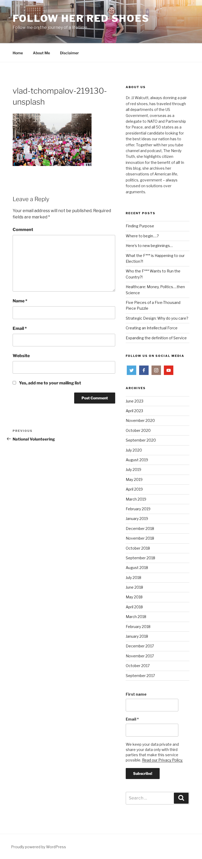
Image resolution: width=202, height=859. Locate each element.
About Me (41, 53)
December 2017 (140, 646)
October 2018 (138, 548)
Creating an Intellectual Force (152, 328)
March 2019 (136, 499)
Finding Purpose (140, 226)
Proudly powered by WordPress (38, 847)
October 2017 (138, 665)
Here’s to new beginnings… (149, 245)
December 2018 (140, 528)
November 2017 (140, 656)
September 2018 (140, 558)
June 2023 (134, 401)
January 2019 (137, 518)
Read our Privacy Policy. (162, 760)
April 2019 (134, 489)
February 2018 (138, 626)
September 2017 (140, 675)
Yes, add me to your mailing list (49, 382)
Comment (23, 229)
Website (21, 355)
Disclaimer (69, 53)
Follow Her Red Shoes (81, 18)
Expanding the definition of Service (156, 338)
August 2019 (137, 460)
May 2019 (134, 479)
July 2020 (134, 450)
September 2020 (141, 440)
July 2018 (133, 577)
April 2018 (134, 607)
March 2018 (136, 616)
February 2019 (138, 509)
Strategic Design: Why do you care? (157, 318)
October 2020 (138, 430)
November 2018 (140, 538)
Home (18, 53)
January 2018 (137, 636)
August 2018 (137, 567)
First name (136, 694)
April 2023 (134, 411)
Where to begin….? (142, 236)
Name (20, 300)
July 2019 (133, 469)
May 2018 (134, 597)
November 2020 (140, 420)
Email (20, 328)
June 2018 (134, 587)
